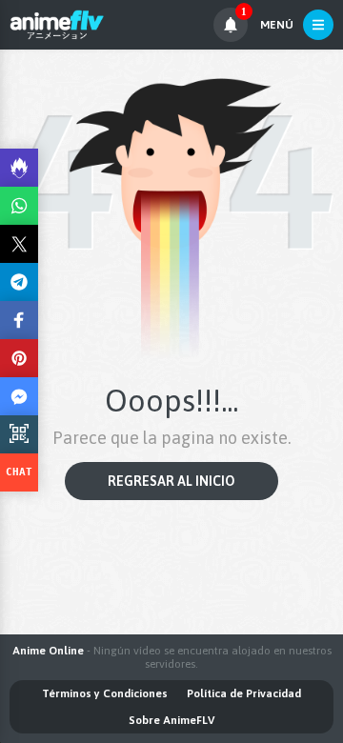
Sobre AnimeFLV (171, 720)
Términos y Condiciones (105, 693)
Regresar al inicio (171, 481)
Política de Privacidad (244, 693)
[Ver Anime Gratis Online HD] (57, 25)
